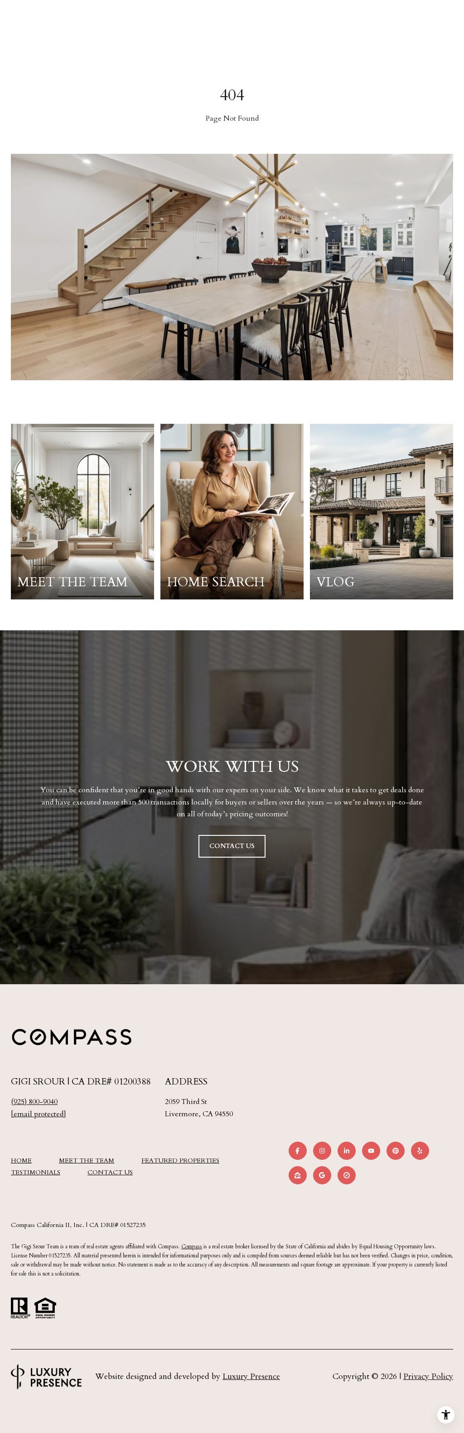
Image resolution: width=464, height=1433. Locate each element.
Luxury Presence (251, 1376)
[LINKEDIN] (347, 1151)
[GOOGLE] (322, 1175)
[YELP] (420, 1151)
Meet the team (86, 1160)
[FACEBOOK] (298, 1151)
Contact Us (110, 1173)
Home (21, 1160)
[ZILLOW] (298, 1175)
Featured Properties (180, 1160)
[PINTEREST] (396, 1151)
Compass (191, 1246)
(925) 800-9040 (34, 1102)
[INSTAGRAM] (322, 1151)
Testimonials (35, 1172)
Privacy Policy (428, 1376)
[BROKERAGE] (347, 1175)
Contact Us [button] (232, 846)
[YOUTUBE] (371, 1151)
